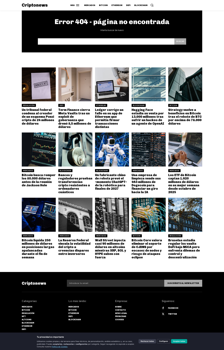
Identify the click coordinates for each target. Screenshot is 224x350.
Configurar (163, 341)
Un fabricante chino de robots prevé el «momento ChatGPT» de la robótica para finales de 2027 (111, 182)
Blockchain (138, 105)
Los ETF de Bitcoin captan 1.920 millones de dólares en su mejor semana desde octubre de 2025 (183, 183)
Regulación (29, 105)
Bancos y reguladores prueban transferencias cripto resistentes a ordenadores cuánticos (75, 183)
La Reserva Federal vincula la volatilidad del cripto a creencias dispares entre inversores (74, 247)
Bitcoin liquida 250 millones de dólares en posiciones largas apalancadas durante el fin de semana (38, 248)
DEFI (62, 105)
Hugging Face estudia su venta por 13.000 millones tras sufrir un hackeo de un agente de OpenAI (148, 116)
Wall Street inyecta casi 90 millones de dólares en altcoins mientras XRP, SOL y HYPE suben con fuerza (110, 248)
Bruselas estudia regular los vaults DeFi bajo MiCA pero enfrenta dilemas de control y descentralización (184, 248)
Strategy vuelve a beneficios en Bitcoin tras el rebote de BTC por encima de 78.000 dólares (185, 116)
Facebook (173, 308)
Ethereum (101, 105)
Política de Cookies (59, 347)
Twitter (172, 314)
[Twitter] (163, 314)
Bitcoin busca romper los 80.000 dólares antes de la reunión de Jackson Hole (39, 180)
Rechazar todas (147, 341)
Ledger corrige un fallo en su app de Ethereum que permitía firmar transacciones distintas (109, 118)
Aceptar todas (179, 341)
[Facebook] (163, 308)
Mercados (28, 171)
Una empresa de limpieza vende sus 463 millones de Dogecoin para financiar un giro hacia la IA (146, 183)
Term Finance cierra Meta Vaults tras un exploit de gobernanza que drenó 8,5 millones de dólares (74, 118)
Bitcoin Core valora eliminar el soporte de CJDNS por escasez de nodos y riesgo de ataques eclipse (147, 248)
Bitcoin (173, 105)
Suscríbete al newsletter (183, 283)
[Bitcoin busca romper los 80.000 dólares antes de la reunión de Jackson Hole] (39, 149)
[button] (151, 5)
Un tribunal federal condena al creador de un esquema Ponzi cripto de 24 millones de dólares (38, 116)
